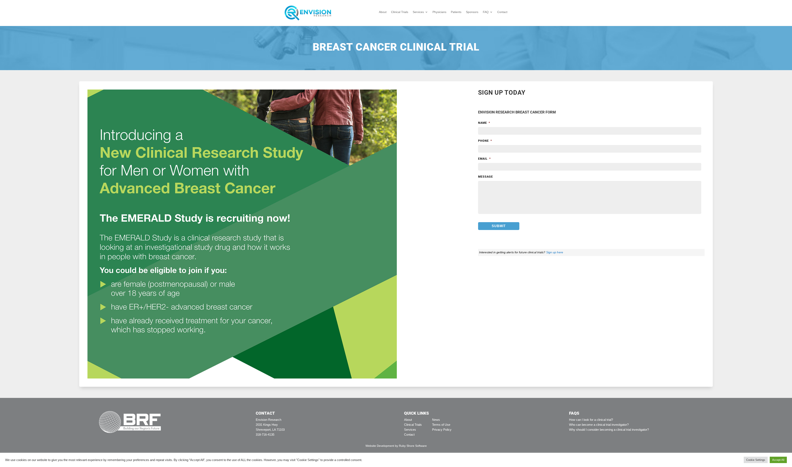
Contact (502, 12)
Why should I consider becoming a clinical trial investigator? (609, 429)
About (383, 12)
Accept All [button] (778, 459)
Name (484, 122)
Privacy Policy (441, 429)
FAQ (486, 12)
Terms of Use (441, 424)
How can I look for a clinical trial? (591, 419)
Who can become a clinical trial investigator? (599, 424)
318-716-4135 (265, 434)
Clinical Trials (399, 12)
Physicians (439, 12)
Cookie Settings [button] (755, 459)
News (436, 419)
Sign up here (554, 252)
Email (484, 158)
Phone (485, 140)
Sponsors (472, 12)
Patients (456, 12)
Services (418, 12)
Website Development (379, 445)
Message (485, 176)
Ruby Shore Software (413, 445)
